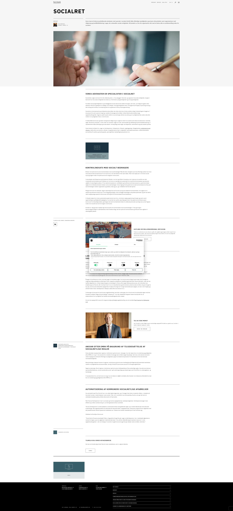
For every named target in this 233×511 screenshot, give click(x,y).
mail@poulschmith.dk (85, 507)
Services (159, 2)
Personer (153, 2)
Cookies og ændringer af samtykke (122, 506)
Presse (114, 493)
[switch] (109, 265)
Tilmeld (90, 450)
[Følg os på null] (55, 224)
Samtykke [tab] (98, 244)
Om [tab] (134, 244)
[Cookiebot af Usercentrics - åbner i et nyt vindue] (137, 240)
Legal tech (164, 2)
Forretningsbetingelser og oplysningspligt (124, 496)
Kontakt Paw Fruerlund (142, 328)
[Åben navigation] (179, 2)
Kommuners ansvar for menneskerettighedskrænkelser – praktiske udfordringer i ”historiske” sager (97, 156)
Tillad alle (134, 269)
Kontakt (115, 490)
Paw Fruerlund (138, 300)
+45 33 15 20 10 (97, 507)
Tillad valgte (116, 269)
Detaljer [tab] (116, 244)
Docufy (69, 475)
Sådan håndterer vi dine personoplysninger (124, 499)
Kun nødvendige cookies (99, 269)
